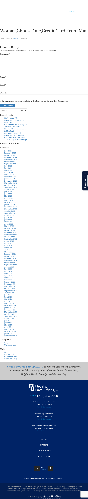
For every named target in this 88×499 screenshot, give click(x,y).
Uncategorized (10, 345)
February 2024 (10, 177)
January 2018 (9, 334)
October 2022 (9, 211)
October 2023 (9, 185)
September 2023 (10, 187)
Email (3, 85)
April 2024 (8, 172)
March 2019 (9, 303)
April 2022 (8, 224)
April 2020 (8, 276)
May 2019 (8, 299)
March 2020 (9, 278)
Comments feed (10, 357)
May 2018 (8, 325)
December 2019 (10, 284)
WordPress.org (10, 359)
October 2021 (9, 237)
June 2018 (8, 323)
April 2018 (8, 327)
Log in (6, 352)
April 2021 (8, 250)
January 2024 (9, 179)
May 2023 (8, 196)
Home (32, 7)
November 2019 (10, 286)
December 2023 (10, 181)
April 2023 (8, 198)
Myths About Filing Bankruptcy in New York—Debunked (14, 120)
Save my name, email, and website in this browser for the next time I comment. (35, 101)
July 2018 (7, 321)
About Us (39, 7)
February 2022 (10, 228)
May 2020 (8, 273)
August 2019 (9, 293)
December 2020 (10, 258)
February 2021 (10, 254)
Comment (5, 54)
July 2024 (8, 166)
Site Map (44, 445)
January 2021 (9, 256)
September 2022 (10, 213)
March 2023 (9, 200)
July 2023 (8, 192)
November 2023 (10, 183)
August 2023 (9, 190)
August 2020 (9, 267)
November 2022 (10, 209)
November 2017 (10, 336)
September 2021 (10, 239)
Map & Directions (44, 407)
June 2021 (8, 245)
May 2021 (8, 248)
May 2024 (8, 170)
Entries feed (9, 354)
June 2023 (8, 194)
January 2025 (9, 155)
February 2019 (10, 306)
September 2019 (10, 291)
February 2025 (10, 153)
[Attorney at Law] (12, 7)
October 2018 (9, 314)
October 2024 (9, 162)
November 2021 (10, 235)
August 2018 (9, 318)
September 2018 (10, 316)
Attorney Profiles (64, 7)
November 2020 (10, 260)
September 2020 (10, 265)
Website (3, 93)
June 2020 (8, 271)
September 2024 (10, 164)
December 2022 (10, 207)
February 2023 (10, 202)
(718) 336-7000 (81, 12)
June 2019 (8, 297)
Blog (75, 7)
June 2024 (8, 168)
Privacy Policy (44, 451)
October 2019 (9, 288)
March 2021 (9, 252)
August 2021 (9, 241)
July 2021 (7, 243)
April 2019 (8, 301)
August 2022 (9, 215)
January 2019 (9, 308)
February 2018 (10, 331)
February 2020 (10, 280)
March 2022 (9, 226)
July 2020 (8, 269)
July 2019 (7, 295)
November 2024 (10, 159)
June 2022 (8, 220)
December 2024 (10, 157)
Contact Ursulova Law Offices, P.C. (25, 366)
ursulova (16, 38)
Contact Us (83, 7)
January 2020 (9, 282)
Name (3, 77)
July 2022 (8, 218)
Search (23, 110)
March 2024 (9, 175)
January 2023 (9, 205)
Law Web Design (33, 497)
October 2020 (9, 263)
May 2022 (8, 222)
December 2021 (10, 233)
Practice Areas (50, 7)
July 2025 (8, 151)
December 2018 (10, 310)
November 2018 (10, 312)
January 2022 (9, 230)
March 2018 (9, 329)
